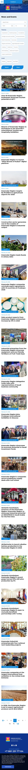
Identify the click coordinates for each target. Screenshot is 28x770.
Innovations (21, 33)
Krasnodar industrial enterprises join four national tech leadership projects (13, 643)
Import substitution (7, 54)
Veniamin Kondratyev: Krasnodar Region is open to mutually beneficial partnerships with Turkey (12, 611)
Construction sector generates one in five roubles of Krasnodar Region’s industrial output (13, 224)
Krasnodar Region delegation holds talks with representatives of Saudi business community (13, 384)
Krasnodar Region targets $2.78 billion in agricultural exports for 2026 (12, 192)
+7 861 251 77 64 (14, 751)
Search (7, 67)
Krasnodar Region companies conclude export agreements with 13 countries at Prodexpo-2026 (13, 287)
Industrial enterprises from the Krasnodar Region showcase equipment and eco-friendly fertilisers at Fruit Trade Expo (13, 351)
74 (10, 724)
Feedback (13, 1)
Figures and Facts (6, 43)
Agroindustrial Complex (18, 43)
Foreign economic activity (8, 36)
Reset (18, 67)
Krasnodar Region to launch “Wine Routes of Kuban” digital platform (14, 161)
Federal (3, 61)
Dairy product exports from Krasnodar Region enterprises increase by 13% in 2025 (13, 319)
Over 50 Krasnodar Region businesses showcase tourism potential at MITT (13, 97)
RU (26, 1)
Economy (14, 40)
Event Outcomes (6, 40)
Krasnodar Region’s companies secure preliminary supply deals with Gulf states (13, 478)
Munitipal (15, 61)
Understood (8, 766)
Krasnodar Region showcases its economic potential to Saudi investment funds (14, 447)
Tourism (16, 47)
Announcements (20, 36)
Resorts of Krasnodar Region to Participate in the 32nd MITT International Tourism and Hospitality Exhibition (14, 129)
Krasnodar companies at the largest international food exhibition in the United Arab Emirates (13, 675)
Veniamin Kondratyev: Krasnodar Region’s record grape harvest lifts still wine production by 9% (12, 578)
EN (24, 1)
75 (13, 724)
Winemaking (5, 50)
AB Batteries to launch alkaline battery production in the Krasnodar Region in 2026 (13, 546)
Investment (5, 33)
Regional (9, 61)
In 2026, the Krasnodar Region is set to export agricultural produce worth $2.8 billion (13, 707)
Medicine (10, 47)
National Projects (14, 50)
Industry (4, 47)
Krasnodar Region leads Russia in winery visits (13, 256)
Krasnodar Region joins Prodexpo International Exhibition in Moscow (10, 416)
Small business (13, 33)
